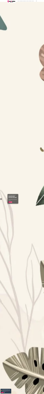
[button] (43, 199)
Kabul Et (2, 392)
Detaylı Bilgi (7, 391)
